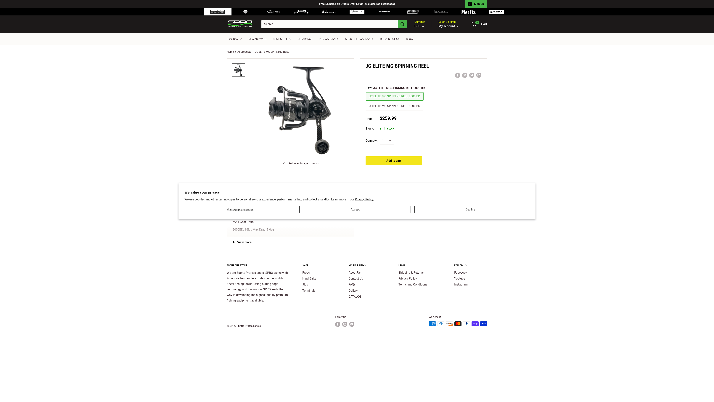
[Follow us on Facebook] (337, 324)
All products (244, 51)
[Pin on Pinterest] (464, 75)
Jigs (305, 284)
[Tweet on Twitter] (471, 75)
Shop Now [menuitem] (232, 39)
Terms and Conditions (412, 284)
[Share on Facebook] (457, 75)
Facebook (460, 272)
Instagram (461, 284)
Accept (355, 209)
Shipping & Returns (411, 272)
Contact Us (356, 278)
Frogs (306, 272)
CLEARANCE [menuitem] (305, 39)
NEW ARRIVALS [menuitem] (257, 39)
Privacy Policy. (364, 199)
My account (447, 26)
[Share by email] (478, 75)
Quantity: (371, 140)
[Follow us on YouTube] (351, 324)
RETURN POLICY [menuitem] (390, 39)
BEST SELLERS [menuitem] (282, 39)
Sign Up (479, 4)
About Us (355, 272)
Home (230, 51)
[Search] (402, 24)
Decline (470, 209)
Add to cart (393, 160)
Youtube (459, 278)
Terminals (308, 290)
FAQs (352, 284)
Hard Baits (309, 278)
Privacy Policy (407, 278)
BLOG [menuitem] (409, 39)
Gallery (353, 290)
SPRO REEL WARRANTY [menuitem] (359, 39)
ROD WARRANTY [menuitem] (329, 39)
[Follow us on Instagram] (344, 324)
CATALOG (355, 296)
